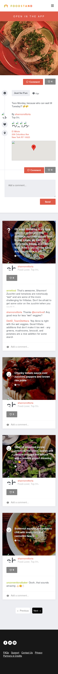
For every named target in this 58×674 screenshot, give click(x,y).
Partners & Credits (12, 655)
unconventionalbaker (17, 582)
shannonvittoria (23, 114)
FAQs (6, 652)
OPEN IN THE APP (29, 16)
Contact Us (27, 652)
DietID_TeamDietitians (17, 320)
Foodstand (18, 5)
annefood (11, 290)
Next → (37, 610)
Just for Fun (21, 93)
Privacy (38, 652)
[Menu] (52, 5)
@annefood (38, 312)
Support (15, 652)
